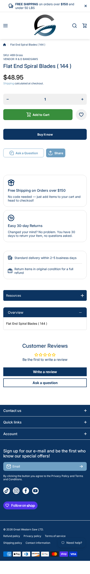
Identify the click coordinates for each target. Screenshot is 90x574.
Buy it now (45, 134)
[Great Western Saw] (45, 25)
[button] (84, 25)
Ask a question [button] (45, 383)
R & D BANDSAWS (27, 59)
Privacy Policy (60, 476)
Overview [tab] (15, 312)
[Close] (85, 6)
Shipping (8, 83)
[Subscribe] (81, 466)
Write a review (45, 372)
